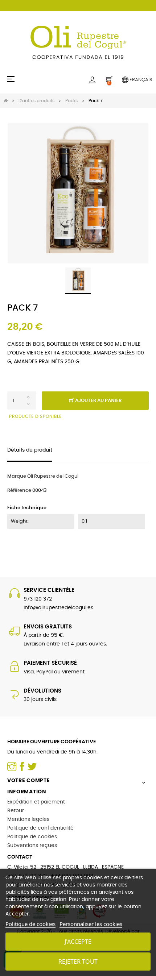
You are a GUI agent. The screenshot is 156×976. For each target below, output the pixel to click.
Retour (15, 810)
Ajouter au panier (98, 400)
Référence (19, 490)
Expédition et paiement (36, 802)
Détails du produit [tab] (29, 450)
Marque (16, 476)
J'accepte (78, 942)
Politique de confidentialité (40, 828)
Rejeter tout (78, 961)
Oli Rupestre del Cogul (52, 476)
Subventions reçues (32, 845)
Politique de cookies (32, 836)
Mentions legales (28, 819)
